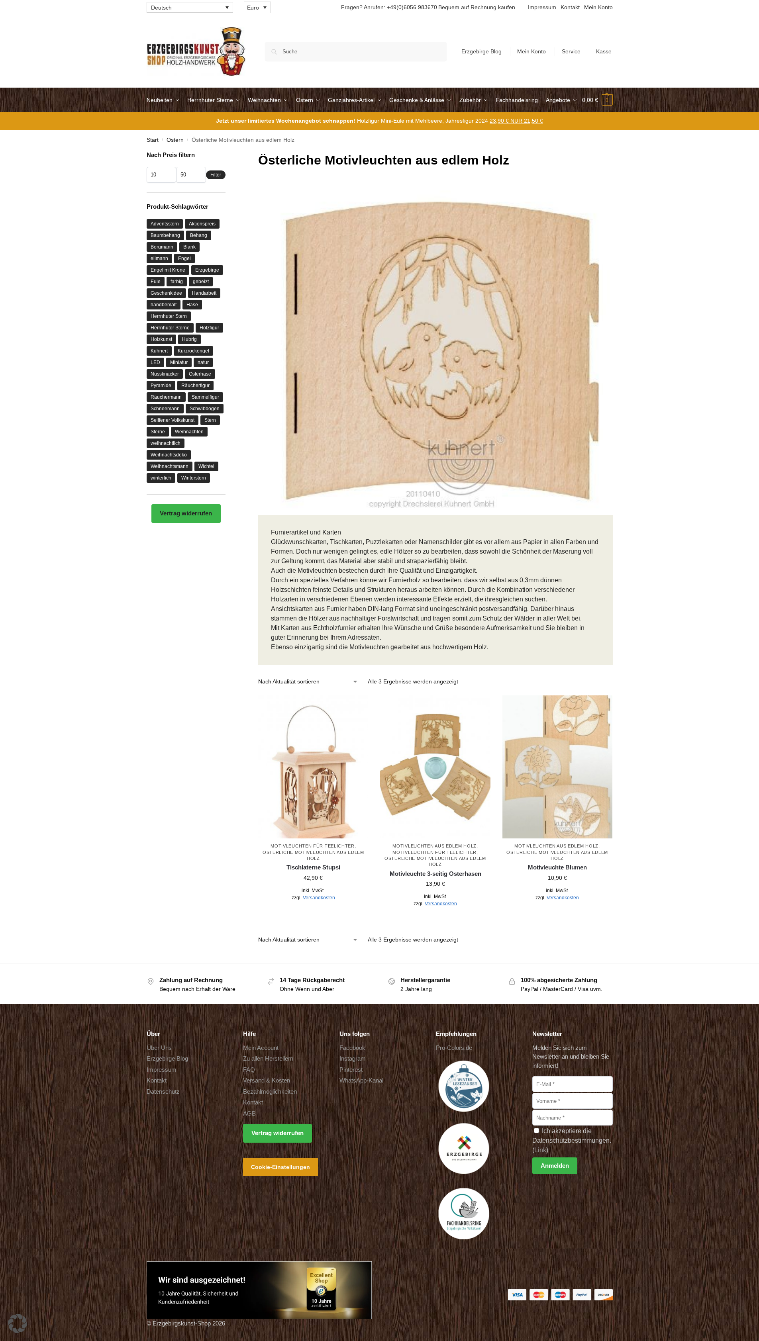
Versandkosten (319, 898)
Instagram (352, 1058)
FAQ (249, 1069)
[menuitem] (190, 7)
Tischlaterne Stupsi (313, 867)
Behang (198, 235)
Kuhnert (159, 351)
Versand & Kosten (266, 1080)
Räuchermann (166, 397)
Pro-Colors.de (454, 1047)
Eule (156, 281)
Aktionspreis (202, 224)
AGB (249, 1113)
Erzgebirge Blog (481, 51)
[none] (190, 7)
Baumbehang (165, 235)
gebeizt (201, 281)
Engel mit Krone (168, 270)
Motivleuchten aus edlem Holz (434, 846)
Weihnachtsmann (169, 466)
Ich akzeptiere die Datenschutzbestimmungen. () (571, 1140)
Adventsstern (165, 224)
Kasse (604, 51)
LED (155, 362)
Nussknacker (165, 374)
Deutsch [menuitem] (161, 7)
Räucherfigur (195, 385)
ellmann (159, 258)
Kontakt (570, 7)
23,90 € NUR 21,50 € (516, 120)
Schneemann (165, 408)
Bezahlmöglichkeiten (270, 1091)
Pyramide (161, 385)
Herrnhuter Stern (169, 316)
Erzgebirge (207, 270)
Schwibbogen (205, 408)
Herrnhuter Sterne (170, 328)
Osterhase (200, 374)
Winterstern (193, 478)
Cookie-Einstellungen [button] (280, 1167)
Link (540, 1150)
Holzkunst (161, 339)
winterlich (161, 478)
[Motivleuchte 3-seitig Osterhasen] (435, 766)
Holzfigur (209, 328)
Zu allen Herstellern (268, 1058)
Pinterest (351, 1069)
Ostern (175, 140)
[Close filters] (228, 155)
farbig (177, 281)
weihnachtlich (165, 443)
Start (153, 140)
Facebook (352, 1047)
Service (571, 51)
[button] (597, 100)
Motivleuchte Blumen (557, 867)
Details (313, 915)
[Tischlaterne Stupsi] (313, 766)
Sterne (158, 432)
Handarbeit (204, 293)
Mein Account (260, 1047)
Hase (192, 304)
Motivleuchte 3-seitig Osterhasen (435, 873)
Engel (184, 258)
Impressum (542, 7)
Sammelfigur (205, 397)
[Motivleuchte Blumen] (557, 766)
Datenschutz (163, 1091)
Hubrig (189, 339)
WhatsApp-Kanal (361, 1080)
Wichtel (206, 466)
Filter (215, 175)
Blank (189, 247)
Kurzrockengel (193, 351)
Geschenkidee (166, 293)
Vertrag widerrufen (186, 513)
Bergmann (162, 247)
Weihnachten (189, 432)
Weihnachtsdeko (169, 455)
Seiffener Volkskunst (172, 420)
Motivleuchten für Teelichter (313, 846)
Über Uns (159, 1047)
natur (203, 362)
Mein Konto (598, 7)
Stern (210, 420)
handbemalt (164, 304)
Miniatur (179, 362)
